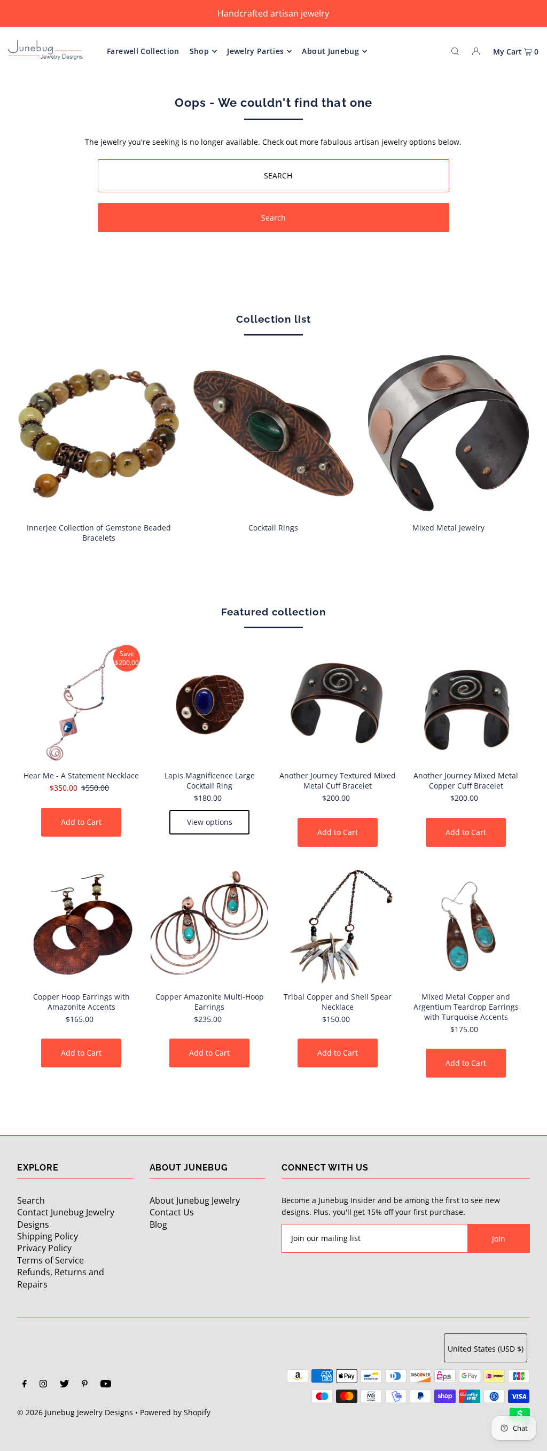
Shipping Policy (47, 1236)
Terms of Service (50, 1260)
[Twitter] (64, 1385)
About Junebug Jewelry (195, 1200)
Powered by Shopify (175, 1412)
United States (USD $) (485, 1349)
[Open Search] (455, 51)
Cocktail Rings (273, 527)
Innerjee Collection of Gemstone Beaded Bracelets (99, 532)
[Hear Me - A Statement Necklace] (81, 703)
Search (31, 1200)
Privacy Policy (44, 1248)
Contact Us (172, 1212)
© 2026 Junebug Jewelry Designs (75, 1412)
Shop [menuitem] (199, 51)
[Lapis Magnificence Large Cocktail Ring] (209, 703)
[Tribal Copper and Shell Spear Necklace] (337, 925)
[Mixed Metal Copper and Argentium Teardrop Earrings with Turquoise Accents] (466, 925)
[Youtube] (105, 1385)
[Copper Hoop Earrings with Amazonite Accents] (81, 925)
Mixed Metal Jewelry (448, 527)
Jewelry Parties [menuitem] (255, 51)
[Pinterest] (85, 1385)
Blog (158, 1224)
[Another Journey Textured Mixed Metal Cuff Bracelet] (337, 703)
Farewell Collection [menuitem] (143, 51)
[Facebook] (24, 1385)
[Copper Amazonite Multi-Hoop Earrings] (209, 925)
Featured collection (273, 612)
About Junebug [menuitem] (330, 51)
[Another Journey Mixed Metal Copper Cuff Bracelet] (466, 703)
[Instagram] (43, 1385)
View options (209, 822)
